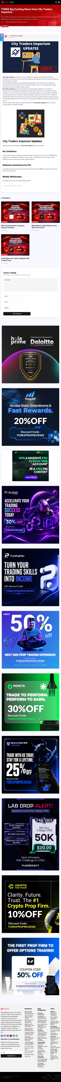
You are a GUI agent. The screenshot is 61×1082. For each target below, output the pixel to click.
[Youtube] (8, 1036)
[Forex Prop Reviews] (7, 2)
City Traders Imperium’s (9, 89)
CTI (52, 155)
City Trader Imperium (27, 145)
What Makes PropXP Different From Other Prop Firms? (44, 227)
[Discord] (14, 1036)
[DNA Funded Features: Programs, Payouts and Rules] (15, 212)
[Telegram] (17, 1036)
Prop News (5, 26)
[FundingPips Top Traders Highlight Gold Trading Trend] (15, 245)
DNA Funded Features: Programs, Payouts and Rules (13, 227)
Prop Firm (15, 185)
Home (2, 22)
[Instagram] (11, 1036)
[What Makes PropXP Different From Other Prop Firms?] (46, 212)
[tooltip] (2, 35)
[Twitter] (5, 1036)
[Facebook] (2, 1036)
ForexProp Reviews (16, 36)
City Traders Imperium (9, 77)
